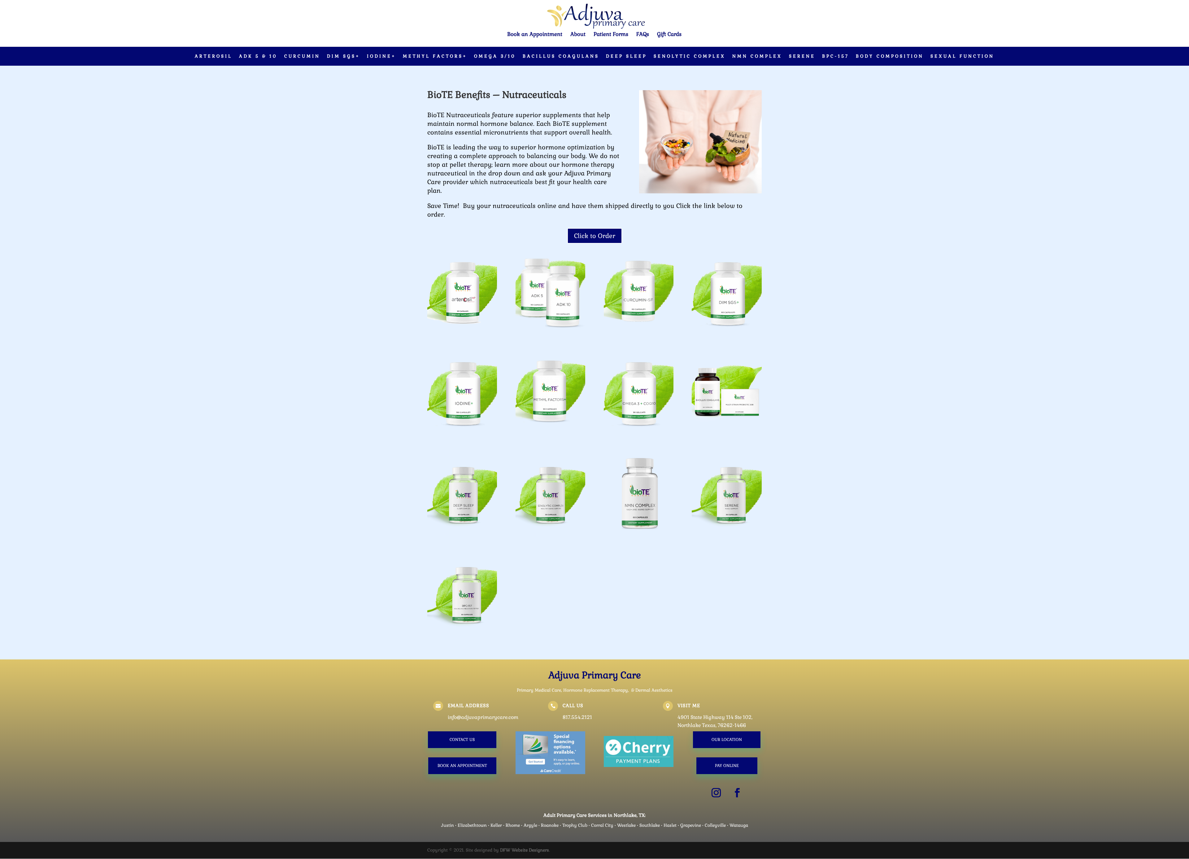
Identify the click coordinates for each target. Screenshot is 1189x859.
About (578, 34)
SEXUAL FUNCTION (962, 56)
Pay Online (727, 765)
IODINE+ (381, 56)
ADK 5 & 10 (258, 56)
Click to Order (594, 236)
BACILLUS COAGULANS (561, 56)
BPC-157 (835, 56)
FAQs (642, 34)
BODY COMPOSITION (890, 56)
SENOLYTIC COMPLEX (689, 56)
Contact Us (462, 739)
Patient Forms (611, 34)
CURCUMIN (302, 56)
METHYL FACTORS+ (435, 56)
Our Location (727, 739)
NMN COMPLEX (757, 56)
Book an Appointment (534, 34)
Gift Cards (669, 34)
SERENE (802, 56)
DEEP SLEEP (626, 56)
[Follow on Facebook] (737, 792)
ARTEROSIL (213, 56)
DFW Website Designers (524, 850)
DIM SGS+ (343, 56)
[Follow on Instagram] (716, 792)
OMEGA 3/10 (495, 56)
